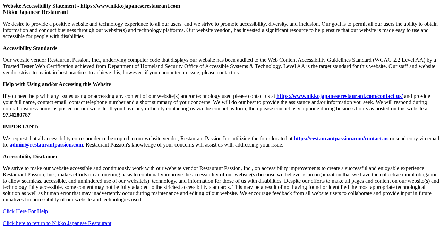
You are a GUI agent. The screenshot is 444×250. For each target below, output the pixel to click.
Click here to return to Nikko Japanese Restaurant (57, 223)
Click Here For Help (25, 211)
